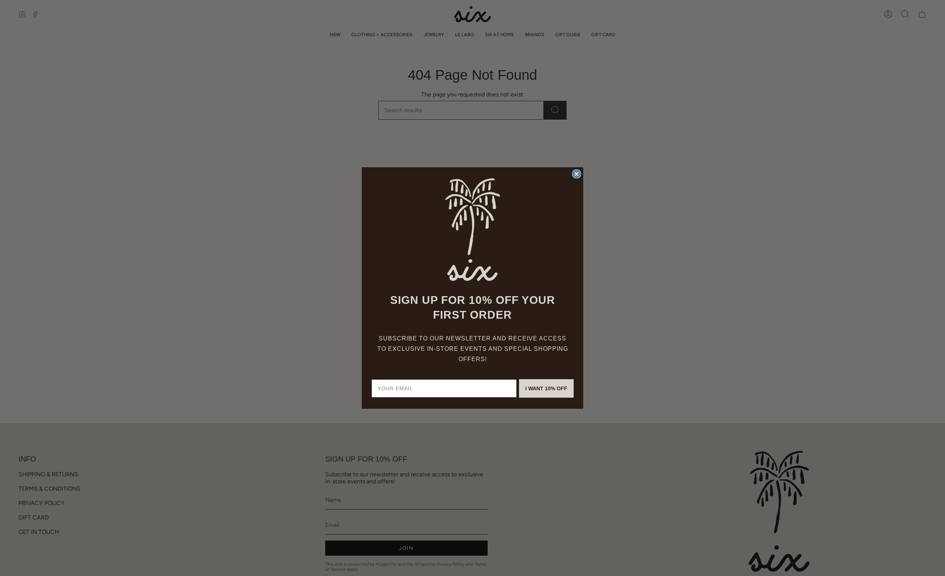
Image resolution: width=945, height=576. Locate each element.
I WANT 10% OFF (546, 388)
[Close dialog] (576, 174)
